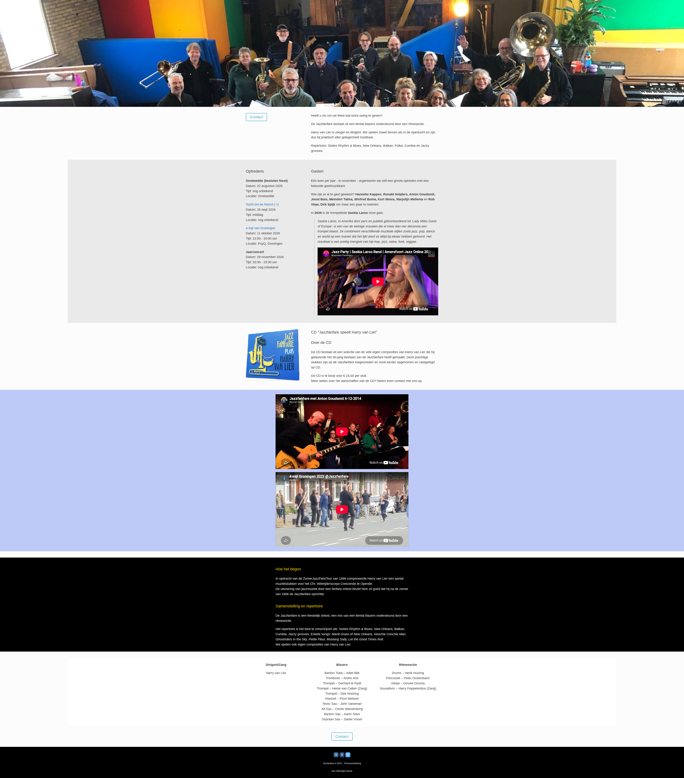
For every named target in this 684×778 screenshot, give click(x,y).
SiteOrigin (341, 771)
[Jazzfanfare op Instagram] (336, 754)
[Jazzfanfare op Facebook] (342, 754)
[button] (5, 53)
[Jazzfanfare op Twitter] (347, 754)
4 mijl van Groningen (260, 228)
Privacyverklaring (352, 763)
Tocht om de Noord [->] (262, 204)
